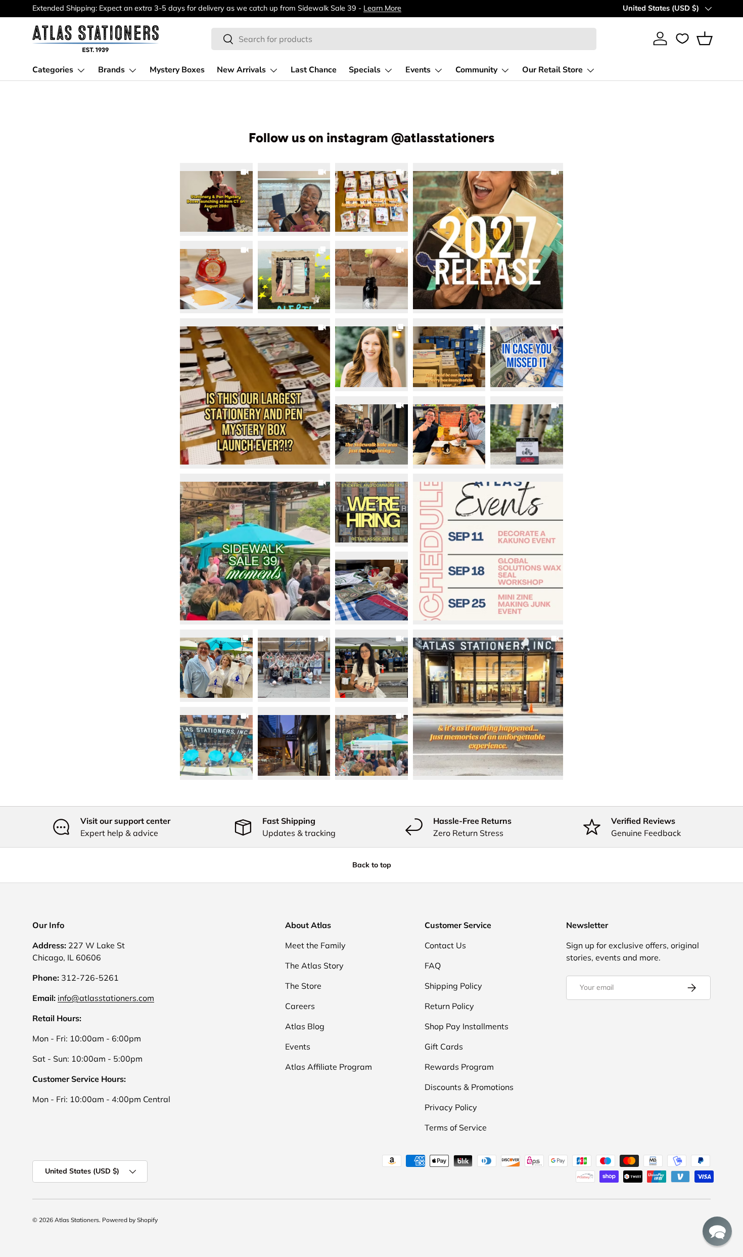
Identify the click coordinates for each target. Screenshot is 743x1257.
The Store (303, 986)
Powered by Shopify (130, 1220)
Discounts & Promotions (469, 1087)
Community (476, 69)
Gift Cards (444, 1046)
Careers (300, 1006)
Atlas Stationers (77, 1220)
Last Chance (314, 69)
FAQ (433, 965)
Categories (52, 69)
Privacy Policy (451, 1107)
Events (418, 69)
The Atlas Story (314, 965)
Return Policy (449, 1006)
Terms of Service (456, 1127)
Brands (111, 69)
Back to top (371, 864)
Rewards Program (459, 1067)
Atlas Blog (304, 1026)
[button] (704, 38)
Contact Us (445, 945)
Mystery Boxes (177, 69)
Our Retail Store (552, 69)
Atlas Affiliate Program (328, 1067)
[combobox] (404, 39)
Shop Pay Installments (466, 1026)
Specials (365, 69)
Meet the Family (315, 945)
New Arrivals (241, 69)
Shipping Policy (453, 986)
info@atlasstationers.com (106, 998)
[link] (488, 238)
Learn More (382, 8)
